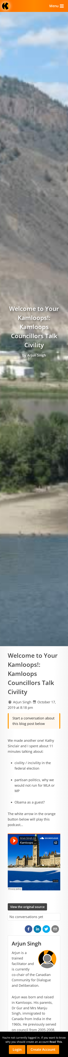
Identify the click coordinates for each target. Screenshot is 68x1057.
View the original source (27, 907)
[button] (28, 929)
